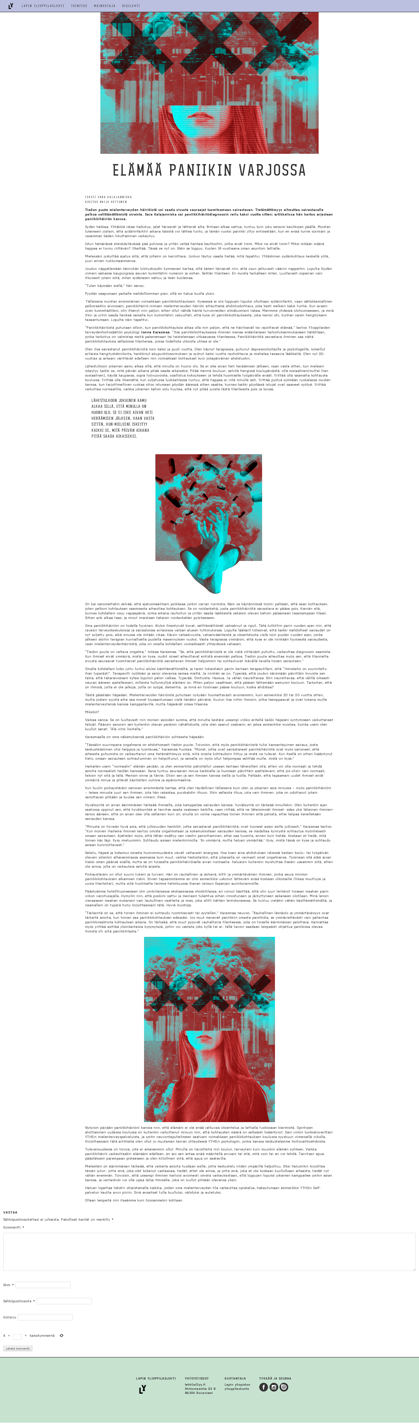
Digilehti (131, 6)
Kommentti (13, 1227)
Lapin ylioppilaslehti (43, 6)
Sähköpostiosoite (19, 1301)
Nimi (8, 1285)
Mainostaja (105, 6)
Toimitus (79, 6)
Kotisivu (9, 1317)
